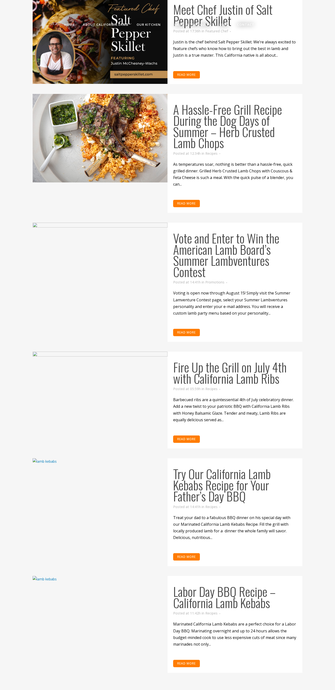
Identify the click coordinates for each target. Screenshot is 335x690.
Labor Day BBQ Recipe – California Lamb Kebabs (224, 597)
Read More (186, 203)
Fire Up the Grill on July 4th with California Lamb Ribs (230, 372)
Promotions (214, 282)
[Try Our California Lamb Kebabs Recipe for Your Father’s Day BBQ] (100, 502)
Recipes (211, 153)
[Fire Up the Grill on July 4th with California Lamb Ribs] (100, 396)
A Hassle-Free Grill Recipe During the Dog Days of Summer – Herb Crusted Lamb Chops (227, 126)
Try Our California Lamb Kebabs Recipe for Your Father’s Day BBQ (222, 484)
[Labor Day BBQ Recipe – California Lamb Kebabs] (100, 620)
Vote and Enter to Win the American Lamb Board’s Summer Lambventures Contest (226, 255)
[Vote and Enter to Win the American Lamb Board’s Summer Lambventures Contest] (100, 267)
